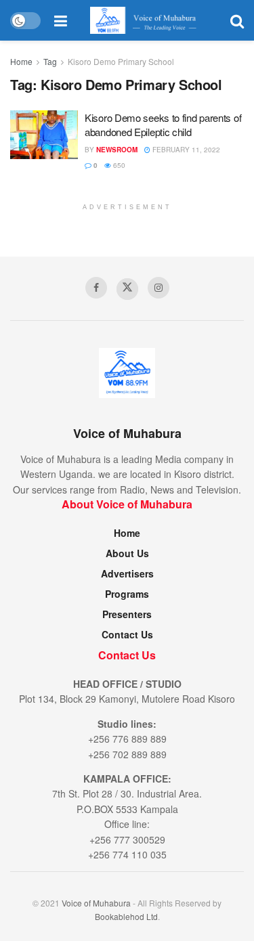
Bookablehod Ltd (126, 916)
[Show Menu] (60, 20)
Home (21, 61)
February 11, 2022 (185, 149)
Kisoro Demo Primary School (121, 61)
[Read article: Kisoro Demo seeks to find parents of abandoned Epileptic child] (44, 134)
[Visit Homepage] (148, 20)
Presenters (127, 614)
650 (118, 165)
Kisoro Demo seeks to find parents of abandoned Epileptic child (163, 124)
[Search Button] (237, 20)
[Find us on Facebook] (96, 288)
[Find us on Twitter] (127, 289)
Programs (127, 593)
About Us (127, 553)
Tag (50, 61)
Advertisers (127, 573)
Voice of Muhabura (96, 903)
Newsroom (116, 149)
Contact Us (127, 634)
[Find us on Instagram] (158, 288)
